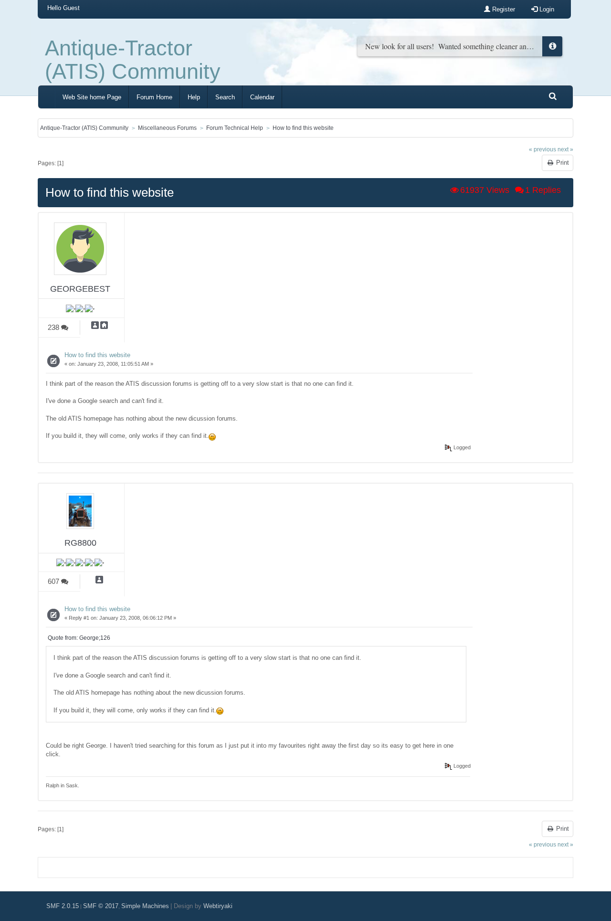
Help (194, 97)
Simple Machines (145, 906)
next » (565, 149)
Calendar (262, 97)
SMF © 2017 (100, 906)
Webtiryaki (217, 906)
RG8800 (80, 543)
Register (502, 9)
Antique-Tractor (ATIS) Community (133, 59)
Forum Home (154, 97)
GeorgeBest (80, 289)
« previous (542, 149)
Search (225, 97)
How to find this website (97, 355)
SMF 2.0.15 (62, 906)
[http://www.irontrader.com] (104, 325)
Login (545, 9)
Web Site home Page (92, 97)
